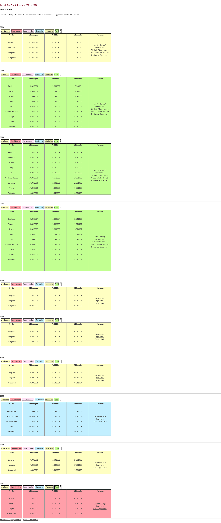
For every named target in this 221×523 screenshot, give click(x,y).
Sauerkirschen (28, 31)
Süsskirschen (16, 31)
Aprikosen (5, 75)
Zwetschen (40, 31)
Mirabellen (49, 31)
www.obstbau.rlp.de (30, 520)
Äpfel (57, 31)
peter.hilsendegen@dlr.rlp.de (10, 520)
